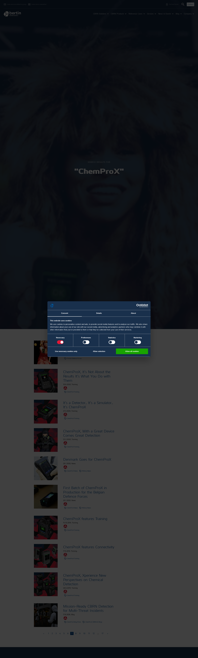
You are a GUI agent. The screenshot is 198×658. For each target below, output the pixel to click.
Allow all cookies (132, 351)
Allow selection (99, 351)
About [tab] (133, 313)
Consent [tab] (64, 313)
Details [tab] (99, 313)
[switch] (86, 342)
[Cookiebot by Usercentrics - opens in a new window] (138, 305)
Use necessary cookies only (66, 351)
